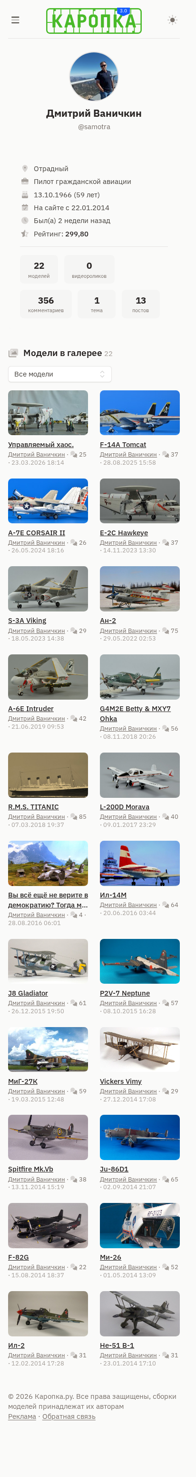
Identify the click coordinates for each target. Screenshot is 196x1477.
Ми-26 (110, 1257)
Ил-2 (16, 1345)
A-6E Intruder (31, 708)
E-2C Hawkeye (124, 532)
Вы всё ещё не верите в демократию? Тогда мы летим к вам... (48, 900)
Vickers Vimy (121, 1081)
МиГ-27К (23, 1081)
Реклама (22, 1416)
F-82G (18, 1257)
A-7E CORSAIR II (36, 532)
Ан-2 (108, 620)
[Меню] (15, 21)
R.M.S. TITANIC (33, 806)
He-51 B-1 (117, 1345)
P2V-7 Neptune (125, 993)
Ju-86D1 (114, 1168)
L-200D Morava (124, 806)
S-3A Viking (27, 620)
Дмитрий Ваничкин (36, 454)
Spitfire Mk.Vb (30, 1168)
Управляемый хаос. (41, 444)
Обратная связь (69, 1416)
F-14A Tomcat (123, 444)
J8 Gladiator (28, 993)
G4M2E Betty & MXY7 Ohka (135, 713)
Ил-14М (113, 894)
